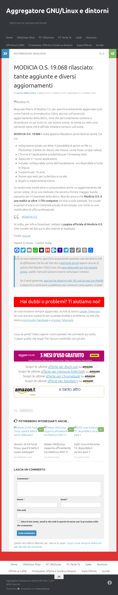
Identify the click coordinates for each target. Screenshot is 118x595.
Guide (79, 37)
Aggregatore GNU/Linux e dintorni (57, 10)
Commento (23, 478)
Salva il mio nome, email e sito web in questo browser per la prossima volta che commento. (57, 523)
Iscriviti (99, 45)
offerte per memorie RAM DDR (63, 371)
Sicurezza (91, 37)
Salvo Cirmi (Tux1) (26, 93)
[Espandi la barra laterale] (5, 53)
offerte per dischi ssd (63, 366)
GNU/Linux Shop (26, 37)
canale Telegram (89, 311)
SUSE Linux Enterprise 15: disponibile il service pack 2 (87, 448)
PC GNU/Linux (46, 37)
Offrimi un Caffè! (15, 45)
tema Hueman (43, 589)
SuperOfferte (84, 45)
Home (9, 37)
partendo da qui (69, 263)
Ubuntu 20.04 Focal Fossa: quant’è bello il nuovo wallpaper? (26, 448)
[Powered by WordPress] (19, 589)
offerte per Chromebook (63, 376)
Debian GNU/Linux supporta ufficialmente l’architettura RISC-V (57, 448)
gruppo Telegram (62, 320)
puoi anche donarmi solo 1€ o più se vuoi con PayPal (73, 280)
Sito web (21, 510)
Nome (21, 499)
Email (64, 499)
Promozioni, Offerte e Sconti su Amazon (50, 45)
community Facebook (35, 320)
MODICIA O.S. (29, 216)
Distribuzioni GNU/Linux (30, 53)
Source (26, 235)
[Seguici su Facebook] (110, 583)
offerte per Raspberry (62, 381)
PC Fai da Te (64, 37)
